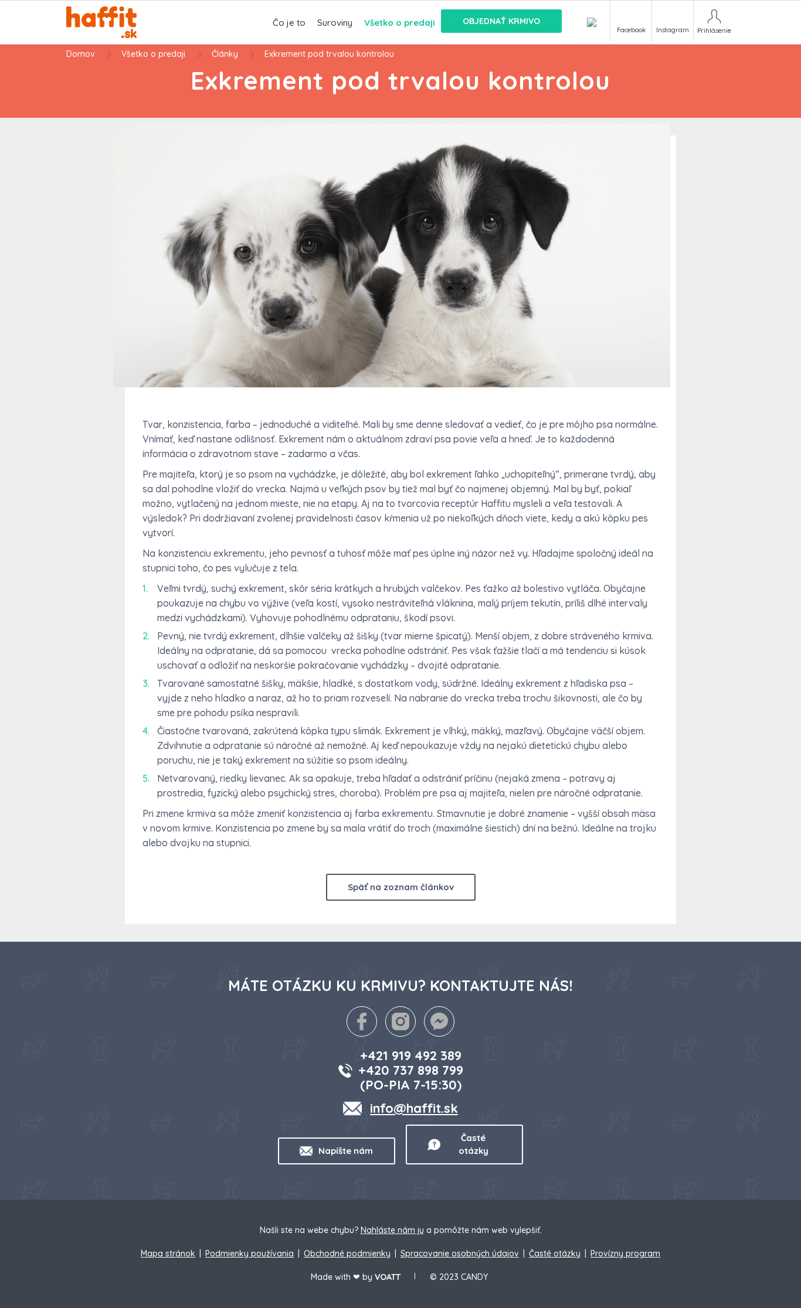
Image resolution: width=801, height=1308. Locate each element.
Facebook (631, 30)
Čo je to (289, 22)
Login (714, 21)
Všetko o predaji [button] (399, 22)
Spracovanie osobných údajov (459, 1253)
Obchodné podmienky (347, 1253)
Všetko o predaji (153, 54)
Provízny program (625, 1253)
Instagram (672, 30)
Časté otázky (473, 1144)
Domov (80, 54)
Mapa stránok (168, 1253)
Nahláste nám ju (392, 1230)
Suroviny (334, 22)
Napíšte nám (345, 1150)
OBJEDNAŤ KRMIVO (501, 21)
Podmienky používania (249, 1253)
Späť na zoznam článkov (401, 887)
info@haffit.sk (414, 1108)
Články (225, 54)
